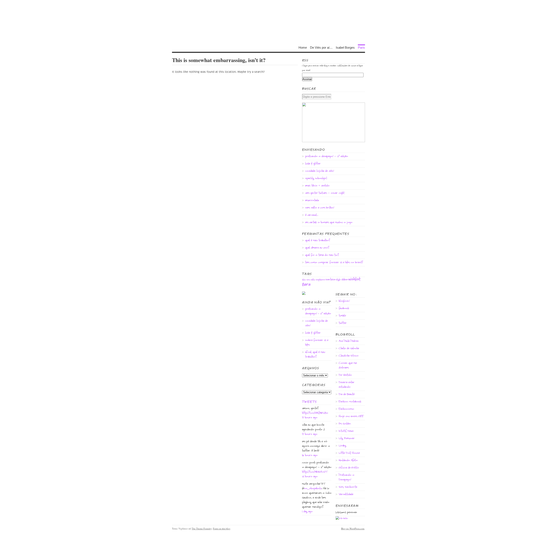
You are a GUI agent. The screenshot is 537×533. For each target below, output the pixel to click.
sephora (320, 280)
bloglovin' (344, 301)
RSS (305, 60)
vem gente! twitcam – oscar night (324, 193)
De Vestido (345, 375)
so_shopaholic (313, 488)
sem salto (310, 279)
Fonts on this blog (221, 528)
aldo (304, 279)
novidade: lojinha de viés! (319, 171)
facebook (344, 308)
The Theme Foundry (202, 528)
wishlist (354, 279)
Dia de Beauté (347, 394)
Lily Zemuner (347, 438)
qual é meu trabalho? (317, 240)
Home (302, 47)
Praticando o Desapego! (346, 477)
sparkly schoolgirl (316, 178)
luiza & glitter (313, 164)
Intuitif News (346, 431)
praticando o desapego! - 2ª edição (318, 311)
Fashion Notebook (350, 402)
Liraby (342, 446)
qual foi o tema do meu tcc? (322, 255)
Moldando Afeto (348, 460)
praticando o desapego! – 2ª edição (326, 156)
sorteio (330, 279)
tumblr (342, 316)
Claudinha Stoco (348, 356)
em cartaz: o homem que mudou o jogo (328, 222)
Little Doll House (349, 453)
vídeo (344, 279)
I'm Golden (345, 424)
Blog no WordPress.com (352, 528)
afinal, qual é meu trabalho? (315, 354)
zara (306, 284)
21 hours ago (310, 476)
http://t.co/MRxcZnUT (314, 472)
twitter (343, 323)
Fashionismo (346, 409)
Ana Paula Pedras (349, 341)
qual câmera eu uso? (317, 248)
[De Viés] (268, 23)
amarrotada (312, 200)
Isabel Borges (345, 47)
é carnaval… (311, 215)
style (338, 280)
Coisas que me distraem (348, 365)
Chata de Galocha (349, 348)
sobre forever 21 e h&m (316, 342)
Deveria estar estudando (347, 384)
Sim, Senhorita (348, 487)
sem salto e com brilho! (319, 208)
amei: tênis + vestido (317, 186)
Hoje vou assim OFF (351, 416)
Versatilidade (346, 494)
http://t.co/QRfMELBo (315, 413)
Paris (361, 47)
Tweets (309, 402)
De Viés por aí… (321, 47)
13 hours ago (310, 455)
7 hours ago (309, 418)
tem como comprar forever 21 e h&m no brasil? (334, 262)
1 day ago (307, 512)
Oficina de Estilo (349, 468)
